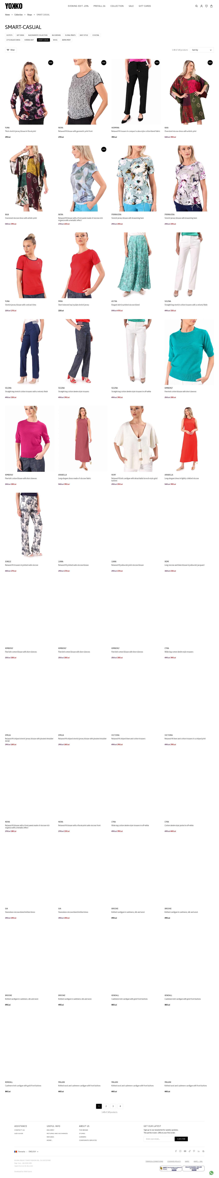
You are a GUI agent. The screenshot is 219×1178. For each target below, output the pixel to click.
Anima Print (66, 40)
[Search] (196, 6)
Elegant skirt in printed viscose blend (125, 305)
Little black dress (13, 40)
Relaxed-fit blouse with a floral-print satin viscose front (79, 825)
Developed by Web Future (23, 1171)
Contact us (19, 1130)
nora (60, 128)
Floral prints (70, 35)
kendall (115, 995)
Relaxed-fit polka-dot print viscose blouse (127, 565)
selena (168, 301)
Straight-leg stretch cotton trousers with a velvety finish (186, 305)
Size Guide (18, 1133)
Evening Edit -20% (78, 6)
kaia (167, 128)
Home (7, 15)
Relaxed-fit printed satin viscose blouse (73, 565)
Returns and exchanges (57, 1133)
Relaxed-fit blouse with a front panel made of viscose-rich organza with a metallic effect (80, 219)
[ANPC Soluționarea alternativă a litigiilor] (171, 1168)
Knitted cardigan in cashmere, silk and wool (128, 912)
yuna (7, 128)
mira (60, 301)
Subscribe (181, 1139)
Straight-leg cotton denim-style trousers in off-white (131, 392)
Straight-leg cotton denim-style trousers (73, 392)
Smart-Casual (43, 40)
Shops (29, 15)
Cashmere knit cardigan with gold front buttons (129, 999)
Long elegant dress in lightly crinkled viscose (182, 478)
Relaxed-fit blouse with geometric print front (75, 131)
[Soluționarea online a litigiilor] (193, 1168)
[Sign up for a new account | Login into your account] (201, 6)
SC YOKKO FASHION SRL (31, 1160)
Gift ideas (20, 35)
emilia (8, 735)
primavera (116, 215)
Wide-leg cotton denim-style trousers (179, 652)
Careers (82, 1137)
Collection (117, 6)
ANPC (187, 1161)
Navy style (84, 35)
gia (6, 909)
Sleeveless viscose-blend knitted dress (20, 912)
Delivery (50, 1130)
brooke (115, 909)
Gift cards (145, 6)
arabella (62, 475)
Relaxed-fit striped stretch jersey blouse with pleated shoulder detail (29, 740)
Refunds (50, 1137)
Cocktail (95, 35)
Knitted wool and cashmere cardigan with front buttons (79, 1086)
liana (61, 562)
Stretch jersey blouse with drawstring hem (127, 218)
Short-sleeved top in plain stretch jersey (73, 305)
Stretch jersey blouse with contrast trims (20, 305)
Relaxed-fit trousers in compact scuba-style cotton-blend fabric (135, 131)
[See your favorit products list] (206, 6)
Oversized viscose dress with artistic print (180, 131)
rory (113, 475)
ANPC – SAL (198, 1161)
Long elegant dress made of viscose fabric (74, 478)
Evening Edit (29, 40)
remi (167, 562)
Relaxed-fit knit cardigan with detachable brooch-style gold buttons (134, 479)
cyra (167, 648)
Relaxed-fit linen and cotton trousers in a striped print (185, 739)
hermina (115, 128)
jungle (8, 562)
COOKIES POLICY (174, 1161)
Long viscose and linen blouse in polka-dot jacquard (184, 565)
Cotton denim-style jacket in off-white (179, 825)
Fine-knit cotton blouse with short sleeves (180, 392)
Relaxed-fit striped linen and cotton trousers (128, 739)
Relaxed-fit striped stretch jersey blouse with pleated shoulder (82, 739)
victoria (115, 735)
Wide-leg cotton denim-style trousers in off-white (130, 825)
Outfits (9, 35)
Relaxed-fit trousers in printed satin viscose (21, 565)
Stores (82, 1133)
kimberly (169, 388)
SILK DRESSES (56, 35)
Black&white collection (37, 35)
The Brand (83, 1130)
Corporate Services (88, 1140)
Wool (55, 40)
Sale (131, 6)
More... (50, 1140)
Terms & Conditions (154, 1161)
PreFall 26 (99, 6)
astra (114, 301)
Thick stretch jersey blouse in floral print (20, 131)
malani (61, 1082)
